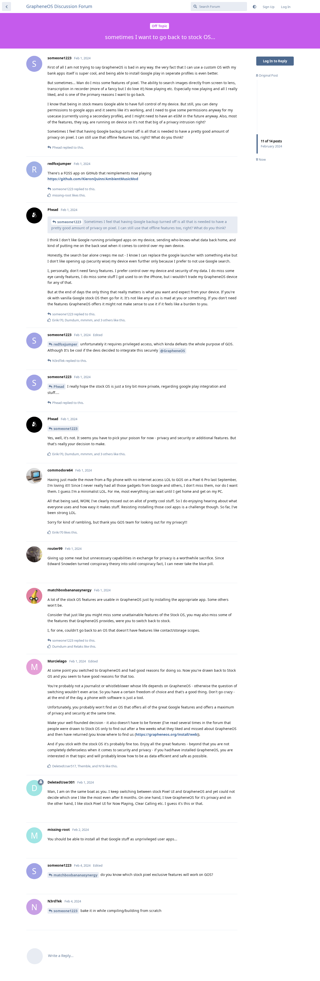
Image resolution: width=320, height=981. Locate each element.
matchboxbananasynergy (76, 875)
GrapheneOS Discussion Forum (59, 6)
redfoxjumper (65, 344)
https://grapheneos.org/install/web (166, 734)
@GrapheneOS (172, 350)
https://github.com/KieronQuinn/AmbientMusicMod (93, 178)
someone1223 (69, 221)
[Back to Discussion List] (6, 6)
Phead (59, 386)
